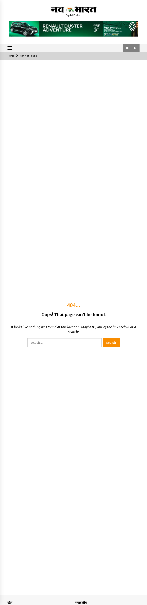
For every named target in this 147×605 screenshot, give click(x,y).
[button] (127, 48)
